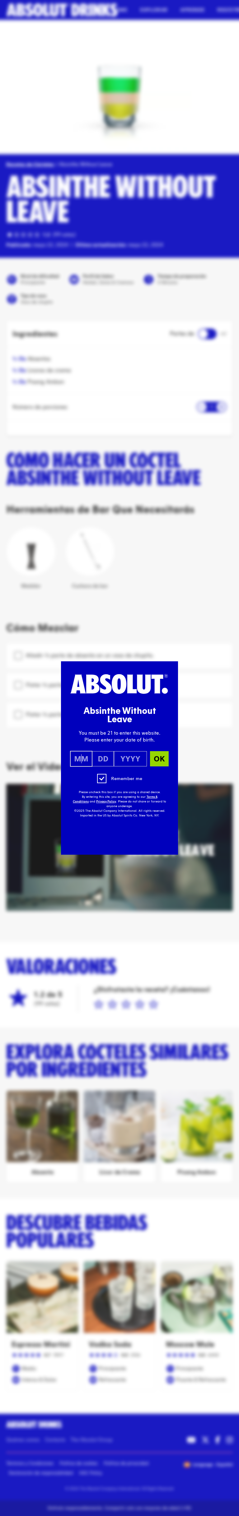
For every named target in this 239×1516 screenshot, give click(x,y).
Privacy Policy (106, 801)
